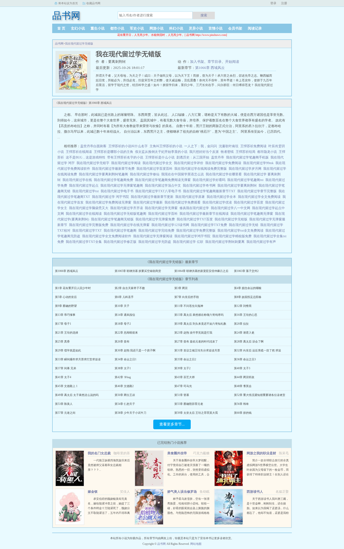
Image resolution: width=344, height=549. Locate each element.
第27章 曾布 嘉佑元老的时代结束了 (196, 341)
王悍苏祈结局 (245, 152)
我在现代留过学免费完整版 (196, 230)
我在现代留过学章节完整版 (257, 191)
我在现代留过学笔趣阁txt (246, 180)
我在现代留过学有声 (262, 242)
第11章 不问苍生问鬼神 (188, 306)
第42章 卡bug (123, 377)
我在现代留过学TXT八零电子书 (159, 191)
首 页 (61, 28)
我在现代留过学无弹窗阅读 (153, 236)
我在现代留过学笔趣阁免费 (114, 180)
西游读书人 (255, 491)
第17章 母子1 (63, 323)
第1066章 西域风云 (210, 68)
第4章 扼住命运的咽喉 (247, 288)
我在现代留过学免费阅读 (224, 163)
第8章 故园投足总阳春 (247, 297)
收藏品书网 (93, 3)
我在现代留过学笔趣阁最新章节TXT (210, 191)
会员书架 (235, 28)
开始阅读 (232, 62)
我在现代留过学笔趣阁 (121, 230)
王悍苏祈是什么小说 (160, 157)
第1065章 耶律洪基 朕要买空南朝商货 (138, 271)
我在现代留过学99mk (259, 163)
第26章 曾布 (122, 341)
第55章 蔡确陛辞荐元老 (188, 404)
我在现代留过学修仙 (145, 174)
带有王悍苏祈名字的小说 (125, 157)
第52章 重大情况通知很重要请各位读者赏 (259, 395)
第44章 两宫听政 (244, 377)
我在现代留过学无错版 (79, 43)
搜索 (204, 15)
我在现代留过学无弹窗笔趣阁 (122, 185)
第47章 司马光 (183, 386)
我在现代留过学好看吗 (210, 180)
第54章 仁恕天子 (125, 404)
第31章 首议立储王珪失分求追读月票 (197, 350)
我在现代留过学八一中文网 (231, 208)
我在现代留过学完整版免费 (89, 225)
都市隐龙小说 (267, 152)
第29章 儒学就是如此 (68, 350)
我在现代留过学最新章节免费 (114, 168)
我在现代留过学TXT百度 (196, 219)
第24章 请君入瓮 (244, 332)
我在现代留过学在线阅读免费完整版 (201, 168)
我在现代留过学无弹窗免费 (156, 219)
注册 (284, 3)
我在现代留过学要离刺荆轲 (238, 185)
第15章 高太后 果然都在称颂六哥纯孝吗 (198, 314)
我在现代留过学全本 (222, 197)
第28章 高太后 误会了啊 (248, 341)
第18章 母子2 (123, 323)
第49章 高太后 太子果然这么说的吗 (77, 395)
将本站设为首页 (68, 3)
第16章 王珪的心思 (245, 314)
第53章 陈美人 (64, 404)
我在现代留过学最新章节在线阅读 (205, 213)
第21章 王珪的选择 (66, 332)
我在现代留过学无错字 (94, 163)
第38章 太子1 (123, 368)
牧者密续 (227, 152)
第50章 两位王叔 (125, 395)
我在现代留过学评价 (189, 163)
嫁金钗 (93, 491)
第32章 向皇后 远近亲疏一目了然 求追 (257, 350)
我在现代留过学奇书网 (200, 185)
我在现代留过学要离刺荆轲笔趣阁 (104, 174)
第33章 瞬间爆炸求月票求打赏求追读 (78, 359)
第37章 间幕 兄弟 (65, 368)
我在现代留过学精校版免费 (232, 236)
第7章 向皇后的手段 (186, 297)
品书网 (59, 43)
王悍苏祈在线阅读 (79, 152)
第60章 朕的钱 (243, 412)
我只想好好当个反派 (204, 152)
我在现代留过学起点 (84, 185)
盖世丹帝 (217, 157)
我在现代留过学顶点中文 (164, 185)
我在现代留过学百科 (163, 213)
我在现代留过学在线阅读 (85, 213)
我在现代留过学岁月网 (246, 168)
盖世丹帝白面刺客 (93, 146)
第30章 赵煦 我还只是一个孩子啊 (135, 350)
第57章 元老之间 (65, 412)
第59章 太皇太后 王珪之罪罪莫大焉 (196, 412)
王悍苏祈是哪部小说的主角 (113, 152)
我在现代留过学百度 (249, 202)
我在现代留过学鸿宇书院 (193, 236)
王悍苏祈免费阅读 (253, 146)
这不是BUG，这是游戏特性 (85, 157)
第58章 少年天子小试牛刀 (130, 412)
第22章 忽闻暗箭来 (126, 332)
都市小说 (117, 28)
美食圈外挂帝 (177, 453)
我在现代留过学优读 (218, 202)
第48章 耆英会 (243, 386)
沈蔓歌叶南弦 (228, 146)
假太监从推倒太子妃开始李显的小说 (161, 152)
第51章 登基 (181, 395)
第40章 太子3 (242, 368)
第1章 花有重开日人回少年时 (73, 288)
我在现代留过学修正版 (121, 242)
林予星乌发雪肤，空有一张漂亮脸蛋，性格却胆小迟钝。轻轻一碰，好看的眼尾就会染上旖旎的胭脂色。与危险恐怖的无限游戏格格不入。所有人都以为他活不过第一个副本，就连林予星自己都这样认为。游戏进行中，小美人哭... (188, 513)
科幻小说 (176, 28)
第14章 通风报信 (125, 314)
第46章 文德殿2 (124, 386)
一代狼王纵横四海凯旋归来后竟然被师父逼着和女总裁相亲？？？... (109, 465)
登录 (273, 3)
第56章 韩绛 (241, 404)
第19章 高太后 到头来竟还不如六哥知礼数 (200, 323)
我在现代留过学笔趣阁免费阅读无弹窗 (164, 180)
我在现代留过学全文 (158, 163)
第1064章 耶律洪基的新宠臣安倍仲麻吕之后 (201, 271)
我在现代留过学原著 (191, 197)
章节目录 (215, 62)
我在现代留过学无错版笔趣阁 (126, 213)
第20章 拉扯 (241, 323)
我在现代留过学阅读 (127, 163)
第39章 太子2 (182, 368)
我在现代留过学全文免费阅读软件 (107, 236)
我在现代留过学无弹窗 (162, 208)
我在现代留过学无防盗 (155, 242)
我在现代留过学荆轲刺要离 (225, 242)
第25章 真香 (62, 341)
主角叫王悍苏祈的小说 (166, 146)
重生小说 (98, 28)
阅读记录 (255, 28)
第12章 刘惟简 (243, 306)
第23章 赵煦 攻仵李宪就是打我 (193, 332)
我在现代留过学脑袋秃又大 (89, 208)
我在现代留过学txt (86, 191)
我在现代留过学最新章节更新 (153, 197)
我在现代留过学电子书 (118, 191)
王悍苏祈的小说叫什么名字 (128, 146)
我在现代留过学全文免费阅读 (260, 197)
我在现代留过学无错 (244, 225)
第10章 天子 (122, 306)
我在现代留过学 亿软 (189, 242)
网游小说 (157, 28)
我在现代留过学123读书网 (171, 225)
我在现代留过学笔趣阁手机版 (248, 157)
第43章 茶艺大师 (184, 377)
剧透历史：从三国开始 (192, 157)
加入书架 (197, 62)
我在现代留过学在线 (78, 180)
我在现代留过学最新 (149, 202)
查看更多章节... (172, 424)
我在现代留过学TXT (88, 230)
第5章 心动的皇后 (66, 297)
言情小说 (216, 28)
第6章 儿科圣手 (124, 297)
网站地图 (195, 543)
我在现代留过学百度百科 (155, 168)
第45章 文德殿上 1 (66, 386)
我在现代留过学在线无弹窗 (130, 225)
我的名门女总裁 (99, 453)
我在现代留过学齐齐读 (127, 208)
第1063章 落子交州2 (246, 271)
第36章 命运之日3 (245, 359)
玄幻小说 (78, 28)
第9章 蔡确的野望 (66, 306)
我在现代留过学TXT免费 (210, 225)
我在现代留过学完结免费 (157, 230)
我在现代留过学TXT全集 (85, 242)
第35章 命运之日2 (185, 359)
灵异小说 (196, 28)
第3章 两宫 (181, 288)
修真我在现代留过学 (195, 208)
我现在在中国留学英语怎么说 (183, 174)
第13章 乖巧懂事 (65, 314)
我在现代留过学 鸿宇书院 (111, 197)
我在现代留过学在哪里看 (225, 174)
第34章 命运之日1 (125, 359)
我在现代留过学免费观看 (183, 202)
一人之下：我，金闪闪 (200, 146)
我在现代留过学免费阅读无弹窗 (109, 202)
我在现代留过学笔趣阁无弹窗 (253, 213)
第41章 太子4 (63, 377)
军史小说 (137, 28)
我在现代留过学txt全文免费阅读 (241, 230)
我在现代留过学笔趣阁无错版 (113, 219)
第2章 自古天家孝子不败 (130, 288)
